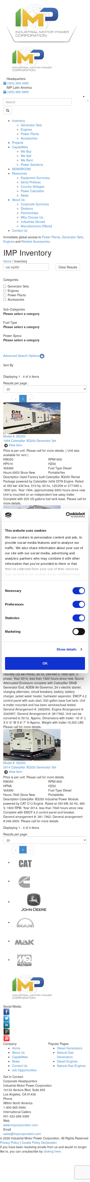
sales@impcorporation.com (22, 1133)
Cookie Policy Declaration (39, 1142)
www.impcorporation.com (20, 1125)
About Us (18, 199)
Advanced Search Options (21, 355)
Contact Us (19, 230)
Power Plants (30, 134)
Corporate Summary (35, 204)
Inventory (18, 120)
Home (7, 261)
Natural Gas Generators (65, 1054)
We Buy (26, 151)
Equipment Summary (35, 177)
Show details (66, 649)
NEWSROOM (21, 169)
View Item (15, 445)
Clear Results (68, 267)
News (24, 195)
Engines (26, 129)
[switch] (79, 604)
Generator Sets (31, 125)
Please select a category (21, 313)
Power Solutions (32, 164)
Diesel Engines (67, 1061)
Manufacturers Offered (36, 226)
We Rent (27, 160)
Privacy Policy (9, 1142)
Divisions (27, 208)
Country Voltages (32, 186)
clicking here (52, 1151)
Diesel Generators (69, 1048)
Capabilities (20, 147)
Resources (19, 173)
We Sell (26, 156)
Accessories (29, 138)
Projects (17, 142)
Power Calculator (32, 191)
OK (45, 663)
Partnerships (29, 213)
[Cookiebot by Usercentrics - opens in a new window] (66, 515)
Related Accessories (35, 241)
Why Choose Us (32, 217)
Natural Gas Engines (71, 1065)
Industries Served (33, 221)
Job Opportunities (24, 1070)
